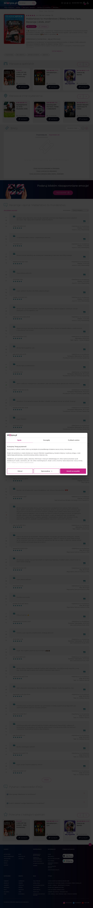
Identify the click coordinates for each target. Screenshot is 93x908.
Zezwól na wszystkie (73, 471)
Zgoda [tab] (19, 440)
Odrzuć (20, 471)
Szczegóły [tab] (46, 440)
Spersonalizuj (45, 471)
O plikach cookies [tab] (73, 440)
